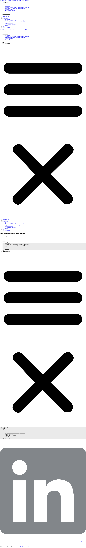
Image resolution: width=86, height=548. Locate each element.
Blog (3, 12)
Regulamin (84, 543)
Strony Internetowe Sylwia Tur (25, 546)
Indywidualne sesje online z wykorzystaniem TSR (15, 8)
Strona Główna (6, 2)
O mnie (4, 3)
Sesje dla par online (9, 9)
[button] (43, 131)
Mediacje (7, 11)
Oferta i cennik (5, 4)
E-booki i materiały (6, 14)
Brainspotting (7, 6)
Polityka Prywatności (82, 541)
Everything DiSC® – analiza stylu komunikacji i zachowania (17, 7)
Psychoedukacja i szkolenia (10, 10)
